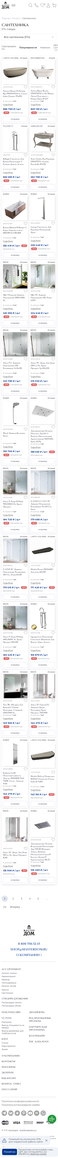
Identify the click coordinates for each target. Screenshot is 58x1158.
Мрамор (6, 979)
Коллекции (37, 1035)
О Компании (11, 1055)
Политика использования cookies (21, 1105)
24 (4, 907)
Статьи (5, 1043)
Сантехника (7, 993)
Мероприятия (8, 1046)
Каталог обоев (9, 986)
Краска (5, 990)
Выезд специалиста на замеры (13, 1026)
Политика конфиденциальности (20, 1101)
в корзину (15, 119)
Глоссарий (9, 1089)
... (46, 898)
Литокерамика (9, 983)
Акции (5, 1049)
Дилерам (8, 1072)
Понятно (9, 1151)
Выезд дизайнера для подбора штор (12, 1032)
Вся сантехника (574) (17, 37)
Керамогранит (9, 976)
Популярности (28, 47)
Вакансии (9, 1078)
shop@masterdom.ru (29, 949)
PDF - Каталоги (38, 1041)
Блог (5, 1038)
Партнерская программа (38, 1028)
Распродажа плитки (12, 1002)
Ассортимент (11, 969)
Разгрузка (6, 1022)
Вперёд (15, 907)
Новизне (45, 47)
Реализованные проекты (40, 1019)
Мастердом (13, 1130)
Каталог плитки (9, 973)
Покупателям (11, 1012)
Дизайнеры (36, 1012)
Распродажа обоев (11, 1006)
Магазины (8, 1066)
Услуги (6, 1018)
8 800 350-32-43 (29, 944)
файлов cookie (38, 1154)
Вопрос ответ (11, 1083)
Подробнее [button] (8, 105)
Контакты (8, 1061)
